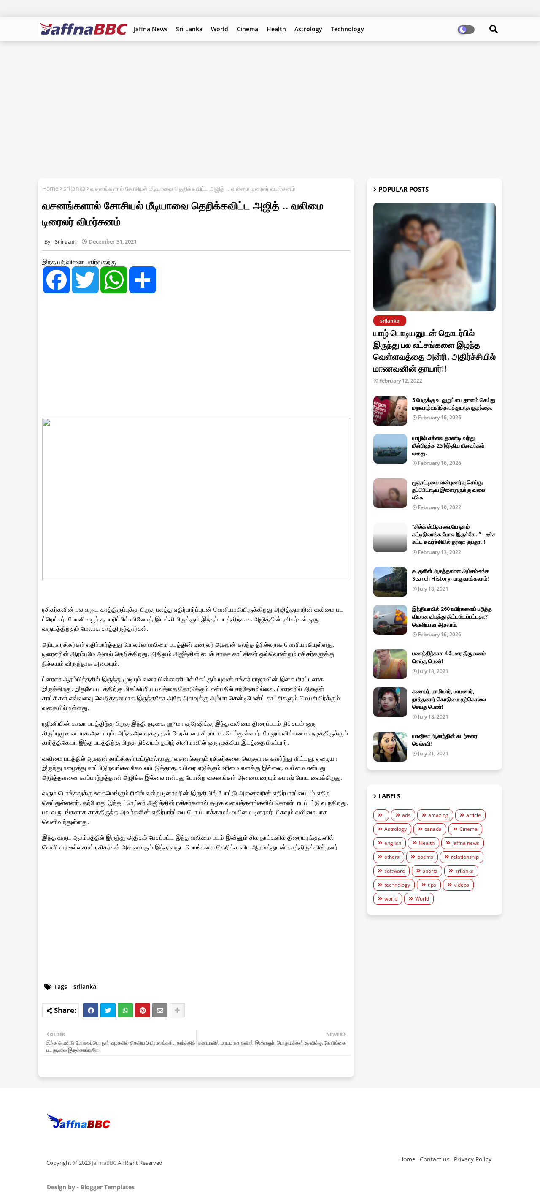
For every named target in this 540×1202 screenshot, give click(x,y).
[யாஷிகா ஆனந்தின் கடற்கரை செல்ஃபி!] (390, 747)
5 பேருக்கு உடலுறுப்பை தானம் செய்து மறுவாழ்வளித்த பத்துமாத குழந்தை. (453, 403)
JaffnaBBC (104, 1163)
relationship (465, 856)
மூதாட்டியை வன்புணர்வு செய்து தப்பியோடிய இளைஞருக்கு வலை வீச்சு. (448, 489)
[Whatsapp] (125, 1010)
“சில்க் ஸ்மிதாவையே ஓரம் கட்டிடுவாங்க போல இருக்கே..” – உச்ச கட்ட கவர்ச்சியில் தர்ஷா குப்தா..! (454, 534)
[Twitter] (108, 1010)
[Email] (159, 1010)
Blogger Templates (108, 1187)
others (392, 856)
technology (397, 884)
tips (432, 884)
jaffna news (465, 843)
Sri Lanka (189, 29)
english (392, 843)
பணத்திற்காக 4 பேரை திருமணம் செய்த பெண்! (449, 657)
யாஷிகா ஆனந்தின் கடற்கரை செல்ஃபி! (445, 739)
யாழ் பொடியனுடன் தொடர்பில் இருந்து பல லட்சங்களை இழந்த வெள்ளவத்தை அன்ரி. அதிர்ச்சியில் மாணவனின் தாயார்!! (434, 350)
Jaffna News (150, 29)
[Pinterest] (142, 1010)
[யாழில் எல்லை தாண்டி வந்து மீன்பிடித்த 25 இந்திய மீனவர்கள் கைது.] (390, 449)
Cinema (247, 29)
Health (276, 29)
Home (50, 189)
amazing (438, 815)
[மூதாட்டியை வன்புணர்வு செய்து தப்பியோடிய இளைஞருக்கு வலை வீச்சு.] (390, 493)
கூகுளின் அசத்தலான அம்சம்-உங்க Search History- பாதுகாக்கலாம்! (450, 574)
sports (430, 870)
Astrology (308, 29)
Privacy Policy (472, 1159)
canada (433, 829)
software (394, 870)
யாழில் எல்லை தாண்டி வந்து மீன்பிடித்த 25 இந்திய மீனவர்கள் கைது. (448, 445)
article (473, 815)
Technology (347, 29)
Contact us (435, 1159)
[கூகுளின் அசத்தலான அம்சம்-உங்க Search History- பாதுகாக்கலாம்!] (390, 582)
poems (425, 856)
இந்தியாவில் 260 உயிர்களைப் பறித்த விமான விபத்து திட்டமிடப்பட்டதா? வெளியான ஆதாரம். (452, 616)
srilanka (74, 189)
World (219, 29)
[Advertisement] (270, 108)
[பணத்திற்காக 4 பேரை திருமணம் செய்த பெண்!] (390, 664)
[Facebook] (90, 1010)
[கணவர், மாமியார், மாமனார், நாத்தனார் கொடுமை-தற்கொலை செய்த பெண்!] (390, 702)
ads (406, 815)
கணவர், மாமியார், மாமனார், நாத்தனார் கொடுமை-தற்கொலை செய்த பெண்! (449, 698)
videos (461, 884)
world (390, 898)
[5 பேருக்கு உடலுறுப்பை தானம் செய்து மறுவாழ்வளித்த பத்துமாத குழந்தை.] (390, 411)
